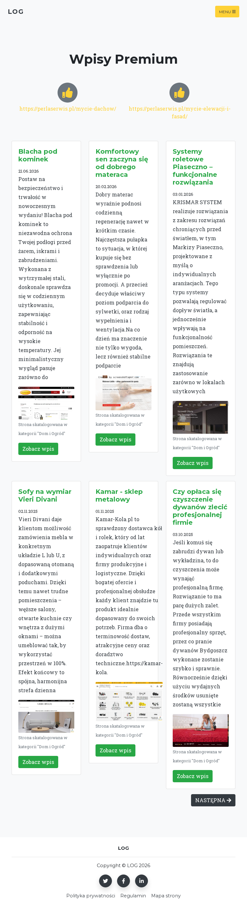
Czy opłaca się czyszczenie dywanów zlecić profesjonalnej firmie (200, 507)
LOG (16, 11)
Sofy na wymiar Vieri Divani (44, 495)
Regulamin (133, 896)
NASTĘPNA (211, 800)
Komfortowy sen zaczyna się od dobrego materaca (122, 163)
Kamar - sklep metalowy (119, 495)
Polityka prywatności (90, 896)
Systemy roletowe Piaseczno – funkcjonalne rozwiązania (195, 167)
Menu (225, 11)
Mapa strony (166, 896)
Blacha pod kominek (37, 155)
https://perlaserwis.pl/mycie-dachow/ (67, 108)
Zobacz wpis (38, 448)
